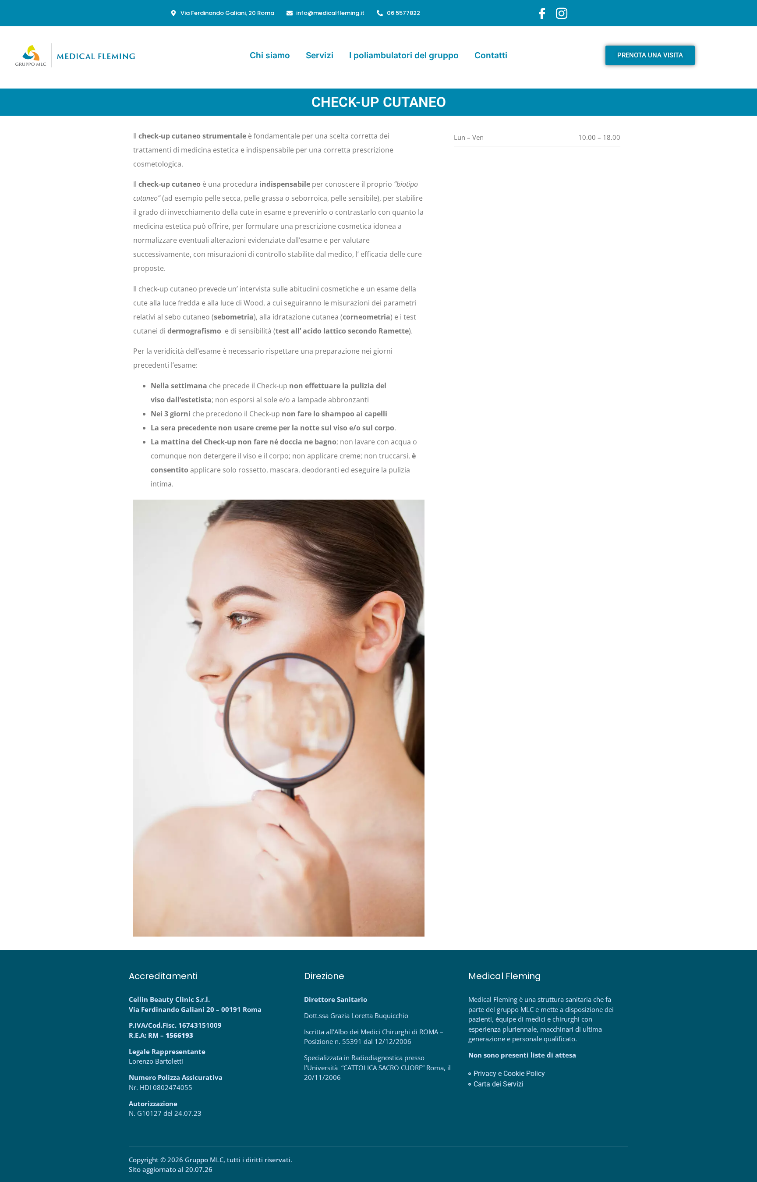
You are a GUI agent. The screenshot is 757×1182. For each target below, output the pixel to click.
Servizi (319, 55)
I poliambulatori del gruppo (404, 55)
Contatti (490, 55)
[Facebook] (541, 13)
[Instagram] (561, 13)
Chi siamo (270, 55)
